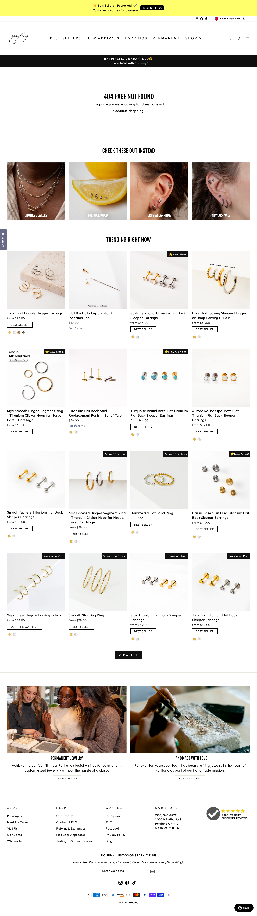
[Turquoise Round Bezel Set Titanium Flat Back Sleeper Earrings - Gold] (132, 434)
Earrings (136, 38)
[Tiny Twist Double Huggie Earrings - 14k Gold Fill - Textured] (18, 332)
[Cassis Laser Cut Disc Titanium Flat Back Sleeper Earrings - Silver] (199, 537)
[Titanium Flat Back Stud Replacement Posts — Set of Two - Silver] (75, 432)
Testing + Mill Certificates (74, 841)
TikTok (110, 822)
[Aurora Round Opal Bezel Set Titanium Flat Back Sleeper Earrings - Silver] (199, 439)
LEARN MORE (66, 778)
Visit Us (12, 828)
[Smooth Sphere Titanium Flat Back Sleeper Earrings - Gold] (9, 536)
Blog (109, 841)
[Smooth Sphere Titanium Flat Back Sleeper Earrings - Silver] (14, 536)
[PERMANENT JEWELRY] (67, 719)
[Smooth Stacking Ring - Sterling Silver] (75, 634)
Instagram (113, 816)
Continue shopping (128, 110)
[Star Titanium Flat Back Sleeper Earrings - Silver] (137, 639)
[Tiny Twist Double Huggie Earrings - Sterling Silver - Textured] (23, 332)
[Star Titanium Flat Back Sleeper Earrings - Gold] (132, 639)
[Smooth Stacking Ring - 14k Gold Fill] (71, 634)
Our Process (64, 816)
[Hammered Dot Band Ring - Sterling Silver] (137, 532)
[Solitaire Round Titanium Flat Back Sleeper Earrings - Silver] (137, 337)
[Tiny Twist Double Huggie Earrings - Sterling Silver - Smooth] (14, 332)
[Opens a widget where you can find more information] (244, 908)
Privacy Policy (116, 835)
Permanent (166, 38)
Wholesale (14, 841)
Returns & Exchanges (70, 828)
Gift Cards (14, 835)
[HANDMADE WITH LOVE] (190, 719)
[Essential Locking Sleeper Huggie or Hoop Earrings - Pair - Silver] (199, 337)
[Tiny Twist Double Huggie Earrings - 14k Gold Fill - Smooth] (9, 332)
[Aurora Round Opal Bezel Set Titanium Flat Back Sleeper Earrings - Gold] (194, 439)
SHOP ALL (196, 38)
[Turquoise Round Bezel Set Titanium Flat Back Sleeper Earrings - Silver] (137, 434)
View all (128, 655)
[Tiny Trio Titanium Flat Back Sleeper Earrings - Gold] (194, 639)
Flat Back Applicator (70, 835)
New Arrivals (103, 38)
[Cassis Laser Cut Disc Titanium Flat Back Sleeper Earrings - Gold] (194, 537)
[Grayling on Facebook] (127, 882)
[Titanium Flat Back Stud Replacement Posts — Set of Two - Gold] (71, 432)
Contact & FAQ (66, 822)
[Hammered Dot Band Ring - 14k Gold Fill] (132, 532)
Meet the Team (17, 822)
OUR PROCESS (190, 778)
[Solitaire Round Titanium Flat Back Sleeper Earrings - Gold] (132, 337)
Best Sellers (65, 38)
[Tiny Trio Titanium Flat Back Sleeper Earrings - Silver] (199, 639)
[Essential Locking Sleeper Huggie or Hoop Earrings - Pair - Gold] (194, 337)
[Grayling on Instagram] (120, 882)
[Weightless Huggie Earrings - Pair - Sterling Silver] (14, 634)
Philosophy (14, 816)
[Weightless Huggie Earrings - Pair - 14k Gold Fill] (9, 634)
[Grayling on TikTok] (134, 882)
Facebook (113, 828)
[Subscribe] (152, 870)
